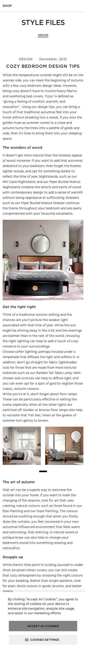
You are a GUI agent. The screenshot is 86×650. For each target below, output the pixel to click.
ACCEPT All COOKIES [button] (43, 626)
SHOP (7, 6)
